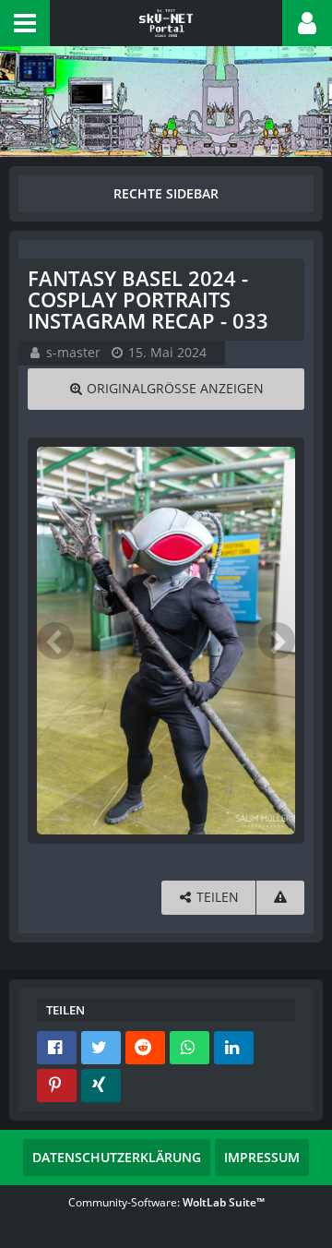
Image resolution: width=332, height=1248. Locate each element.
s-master (73, 352)
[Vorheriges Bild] (55, 640)
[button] (25, 23)
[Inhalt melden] (280, 898)
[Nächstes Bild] (276, 640)
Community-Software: (166, 1202)
